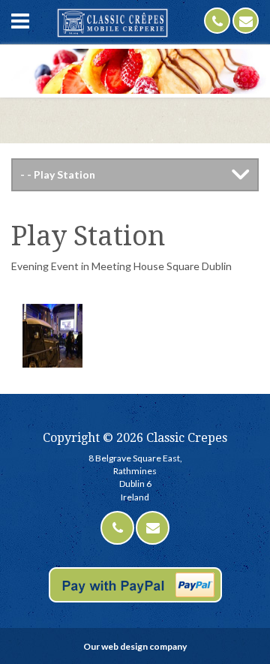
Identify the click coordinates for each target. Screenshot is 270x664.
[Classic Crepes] (112, 23)
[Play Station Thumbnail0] (52, 334)
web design (124, 646)
